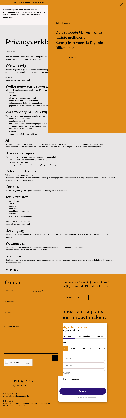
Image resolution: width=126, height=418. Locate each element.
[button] (121, 4)
